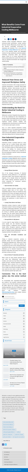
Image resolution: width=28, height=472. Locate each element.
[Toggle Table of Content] (23, 65)
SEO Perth (6, 457)
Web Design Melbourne (8, 462)
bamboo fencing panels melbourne (9, 429)
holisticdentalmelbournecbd (8, 422)
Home (4, 331)
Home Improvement (7, 323)
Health (4, 318)
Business (5, 313)
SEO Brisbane (6, 459)
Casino (4, 315)
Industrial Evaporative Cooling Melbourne (9, 298)
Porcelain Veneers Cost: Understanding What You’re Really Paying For (16, 362)
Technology (5, 329)
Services (5, 321)
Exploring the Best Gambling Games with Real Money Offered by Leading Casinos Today (14, 355)
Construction (5, 334)
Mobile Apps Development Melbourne (10, 464)
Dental (4, 326)
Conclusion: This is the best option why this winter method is (14, 75)
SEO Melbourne (7, 452)
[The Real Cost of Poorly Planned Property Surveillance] (6, 384)
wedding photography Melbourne (9, 432)
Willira (3, 292)
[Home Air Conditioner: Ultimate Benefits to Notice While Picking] (6, 370)
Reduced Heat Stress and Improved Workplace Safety (14, 67)
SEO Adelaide (6, 454)
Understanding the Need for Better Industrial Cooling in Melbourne (13, 70)
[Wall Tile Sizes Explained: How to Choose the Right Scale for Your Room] (6, 376)
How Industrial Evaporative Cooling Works (13, 73)
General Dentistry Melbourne (8, 424)
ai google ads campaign (18, 434)
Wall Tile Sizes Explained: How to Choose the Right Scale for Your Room (17, 376)
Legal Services (6, 337)
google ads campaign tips (7, 434)
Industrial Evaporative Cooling (9, 296)
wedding (18, 432)
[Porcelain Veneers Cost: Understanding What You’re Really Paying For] (6, 362)
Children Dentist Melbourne (8, 427)
